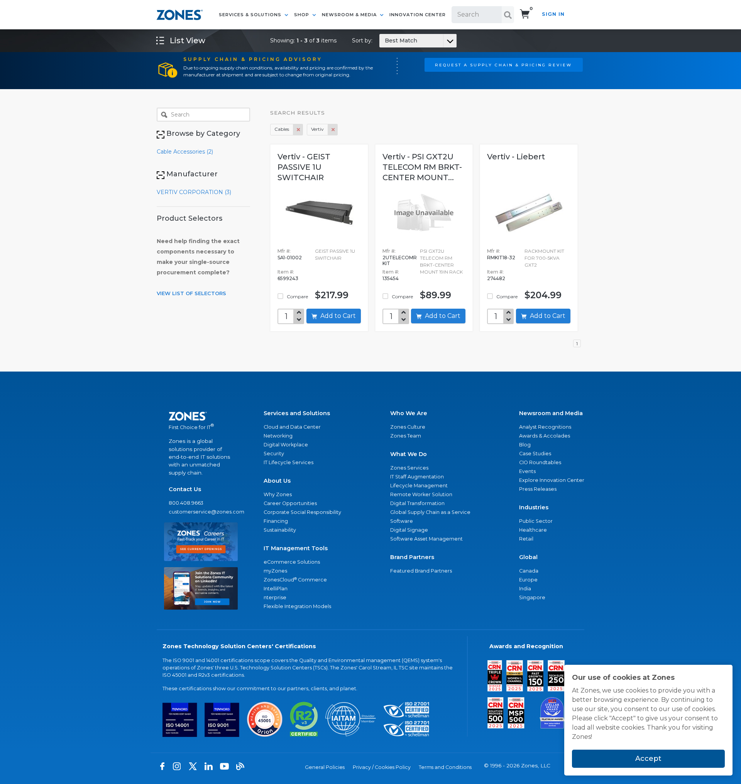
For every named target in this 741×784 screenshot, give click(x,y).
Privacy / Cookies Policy (382, 767)
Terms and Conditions (445, 767)
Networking (278, 436)
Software (401, 521)
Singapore (532, 597)
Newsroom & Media (350, 14)
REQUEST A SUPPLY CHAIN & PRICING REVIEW (503, 65)
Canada (528, 571)
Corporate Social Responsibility (302, 512)
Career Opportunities (290, 503)
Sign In (553, 14)
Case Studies (535, 453)
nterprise (275, 597)
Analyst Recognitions (545, 427)
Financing (276, 521)
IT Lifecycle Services (288, 462)
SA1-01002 (289, 257)
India (525, 588)
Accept (648, 758)
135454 (390, 278)
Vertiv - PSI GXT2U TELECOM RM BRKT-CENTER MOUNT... (422, 167)
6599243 (287, 278)
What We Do (408, 454)
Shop (302, 14)
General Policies (325, 767)
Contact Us (185, 489)
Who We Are (408, 413)
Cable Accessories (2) (185, 151)
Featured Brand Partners (421, 571)
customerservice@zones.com (201, 512)
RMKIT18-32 (501, 257)
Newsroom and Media (551, 413)
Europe (528, 580)
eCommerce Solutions (292, 562)
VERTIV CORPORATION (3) (194, 192)
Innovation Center (417, 14)
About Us (277, 480)
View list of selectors (191, 293)
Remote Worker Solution (421, 494)
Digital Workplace (286, 445)
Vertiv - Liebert (516, 156)
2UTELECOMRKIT (399, 260)
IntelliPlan (276, 588)
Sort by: (384, 40)
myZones (275, 571)
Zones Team (405, 436)
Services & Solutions (251, 14)
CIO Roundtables (540, 462)
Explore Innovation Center (551, 480)
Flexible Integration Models (297, 606)
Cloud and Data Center (292, 427)
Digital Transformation (417, 503)
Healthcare (533, 530)
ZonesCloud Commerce (295, 579)
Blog (525, 445)
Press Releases (538, 489)
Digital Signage (409, 530)
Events (527, 471)
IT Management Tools (296, 548)
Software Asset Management (426, 539)
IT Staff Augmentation (417, 477)
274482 (496, 278)
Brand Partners (412, 557)
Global (528, 557)
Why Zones (278, 494)
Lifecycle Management (419, 485)
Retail (526, 539)
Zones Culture (407, 427)
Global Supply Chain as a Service (430, 512)
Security (274, 453)
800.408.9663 (186, 503)
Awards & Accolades (544, 436)
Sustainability (280, 530)
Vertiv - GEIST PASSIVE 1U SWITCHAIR (303, 167)
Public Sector (536, 521)
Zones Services (409, 468)
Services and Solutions (297, 413)
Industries (533, 507)
